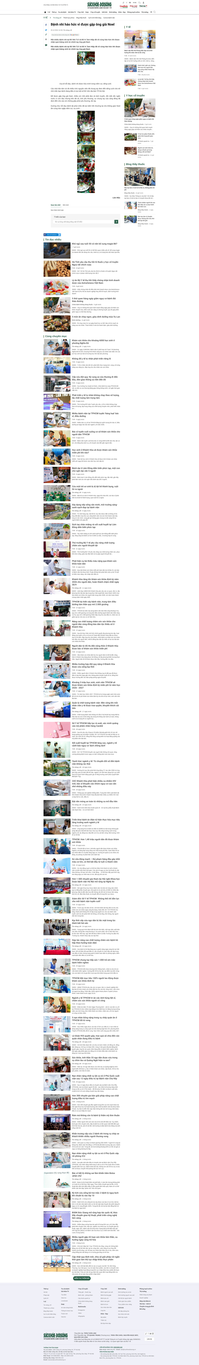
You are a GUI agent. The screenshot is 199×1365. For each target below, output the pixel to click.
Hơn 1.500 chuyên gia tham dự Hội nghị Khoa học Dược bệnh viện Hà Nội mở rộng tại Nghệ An (96, 880)
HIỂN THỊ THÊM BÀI (82, 1278)
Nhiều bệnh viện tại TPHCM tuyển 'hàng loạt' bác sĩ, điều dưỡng (95, 414)
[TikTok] (123, 2)
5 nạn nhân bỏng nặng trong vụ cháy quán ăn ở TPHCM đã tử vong (94, 1018)
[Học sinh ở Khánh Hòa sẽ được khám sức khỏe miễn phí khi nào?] (57, 457)
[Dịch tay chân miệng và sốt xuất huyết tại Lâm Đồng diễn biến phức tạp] (57, 531)
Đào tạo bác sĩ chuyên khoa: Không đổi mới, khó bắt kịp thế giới (146, 218)
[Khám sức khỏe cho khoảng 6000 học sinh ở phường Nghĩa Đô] (57, 347)
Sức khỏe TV (72, 12)
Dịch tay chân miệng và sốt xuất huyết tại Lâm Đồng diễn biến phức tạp (94, 525)
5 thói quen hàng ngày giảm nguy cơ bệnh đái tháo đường (94, 299)
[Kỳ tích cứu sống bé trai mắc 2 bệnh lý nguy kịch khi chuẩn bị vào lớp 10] (57, 1199)
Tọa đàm (63, 1295)
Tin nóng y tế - (77, 346)
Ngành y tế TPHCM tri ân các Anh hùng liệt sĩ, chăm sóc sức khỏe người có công (94, 999)
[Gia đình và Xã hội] (124, 6)
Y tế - (74, 268)
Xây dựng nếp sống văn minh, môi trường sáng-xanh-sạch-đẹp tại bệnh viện (95, 506)
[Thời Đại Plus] (143, 6)
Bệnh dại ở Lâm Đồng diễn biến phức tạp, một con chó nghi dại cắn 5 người (96, 469)
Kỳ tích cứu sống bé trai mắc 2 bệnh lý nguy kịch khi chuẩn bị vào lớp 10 (95, 1194)
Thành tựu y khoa (68, 18)
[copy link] (46, 34)
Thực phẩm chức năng (125, 1304)
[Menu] (151, 12)
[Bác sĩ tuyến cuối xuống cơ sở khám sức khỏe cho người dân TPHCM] (57, 438)
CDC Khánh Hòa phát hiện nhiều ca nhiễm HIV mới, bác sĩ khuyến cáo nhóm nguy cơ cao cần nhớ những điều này (94, 784)
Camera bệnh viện (109, 18)
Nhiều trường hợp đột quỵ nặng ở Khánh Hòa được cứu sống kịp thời (93, 665)
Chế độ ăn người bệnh (125, 1298)
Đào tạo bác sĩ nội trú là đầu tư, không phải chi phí (139, 189)
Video (80, 1313)
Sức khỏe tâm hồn (106, 1307)
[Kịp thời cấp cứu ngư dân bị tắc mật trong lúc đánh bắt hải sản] (57, 927)
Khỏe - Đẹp (122, 12)
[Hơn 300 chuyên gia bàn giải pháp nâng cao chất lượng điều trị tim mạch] (57, 1102)
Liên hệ (149, 1339)
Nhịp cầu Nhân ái (145, 1301)
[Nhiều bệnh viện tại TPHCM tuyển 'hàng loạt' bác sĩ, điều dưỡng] (57, 420)
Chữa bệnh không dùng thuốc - (83, 304)
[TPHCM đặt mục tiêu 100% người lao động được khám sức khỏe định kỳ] (57, 985)
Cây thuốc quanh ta (84, 1298)
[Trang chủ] (45, 12)
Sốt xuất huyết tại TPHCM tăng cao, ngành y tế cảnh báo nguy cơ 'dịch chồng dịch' (94, 744)
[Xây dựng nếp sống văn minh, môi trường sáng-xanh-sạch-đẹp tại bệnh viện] (57, 511)
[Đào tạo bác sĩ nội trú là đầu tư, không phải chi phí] (139, 176)
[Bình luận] (46, 46)
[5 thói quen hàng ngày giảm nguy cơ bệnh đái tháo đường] (57, 305)
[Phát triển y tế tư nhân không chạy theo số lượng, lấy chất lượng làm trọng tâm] (57, 402)
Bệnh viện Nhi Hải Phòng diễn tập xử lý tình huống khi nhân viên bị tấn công (138, 52)
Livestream (64, 1301)
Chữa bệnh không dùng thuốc (85, 1302)
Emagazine (81, 1310)
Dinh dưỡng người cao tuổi (126, 1295)
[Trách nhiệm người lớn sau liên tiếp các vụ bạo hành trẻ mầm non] (130, 205)
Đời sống (142, 1309)
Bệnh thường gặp (106, 1295)
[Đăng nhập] (143, 3)
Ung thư (103, 1310)
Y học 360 (81, 12)
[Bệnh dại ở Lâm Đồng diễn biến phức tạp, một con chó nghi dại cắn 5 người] (57, 475)
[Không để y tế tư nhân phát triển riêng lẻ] (57, 365)
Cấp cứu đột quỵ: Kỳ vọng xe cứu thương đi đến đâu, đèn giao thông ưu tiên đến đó (95, 378)
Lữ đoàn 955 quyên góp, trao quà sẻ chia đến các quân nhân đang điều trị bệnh (95, 1037)
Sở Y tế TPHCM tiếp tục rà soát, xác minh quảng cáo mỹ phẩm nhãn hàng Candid (95, 724)
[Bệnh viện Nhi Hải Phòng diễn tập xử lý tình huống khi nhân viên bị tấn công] (139, 39)
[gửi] (116, 222)
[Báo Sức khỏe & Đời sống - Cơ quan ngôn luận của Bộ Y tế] (99, 5)
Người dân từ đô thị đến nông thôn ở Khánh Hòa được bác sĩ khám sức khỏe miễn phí (95, 647)
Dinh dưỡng (113, 12)
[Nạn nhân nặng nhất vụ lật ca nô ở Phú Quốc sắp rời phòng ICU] (57, 1160)
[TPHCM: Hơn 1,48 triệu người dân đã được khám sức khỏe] (57, 846)
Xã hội (45, 1292)
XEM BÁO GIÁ (118, 1347)
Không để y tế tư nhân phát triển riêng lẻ (91, 358)
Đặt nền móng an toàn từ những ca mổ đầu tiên (94, 801)
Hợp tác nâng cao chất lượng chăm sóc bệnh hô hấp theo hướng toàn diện (95, 941)
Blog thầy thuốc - (129, 193)
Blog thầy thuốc (81, 18)
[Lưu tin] (46, 40)
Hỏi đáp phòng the (123, 1311)
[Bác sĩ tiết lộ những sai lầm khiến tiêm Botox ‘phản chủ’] (57, 1180)
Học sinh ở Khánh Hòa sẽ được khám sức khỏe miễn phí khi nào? (94, 451)
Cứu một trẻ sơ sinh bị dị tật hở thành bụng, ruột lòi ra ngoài (95, 487)
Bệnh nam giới (105, 1301)
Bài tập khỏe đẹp (106, 1323)
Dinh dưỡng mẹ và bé (124, 1292)
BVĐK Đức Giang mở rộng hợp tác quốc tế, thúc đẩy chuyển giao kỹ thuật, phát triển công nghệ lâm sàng (95, 1215)
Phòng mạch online (133, 12)
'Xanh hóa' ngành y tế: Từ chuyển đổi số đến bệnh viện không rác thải (96, 762)
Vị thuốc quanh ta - (144, 141)
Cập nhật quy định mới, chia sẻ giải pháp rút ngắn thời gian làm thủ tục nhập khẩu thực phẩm (96, 1258)
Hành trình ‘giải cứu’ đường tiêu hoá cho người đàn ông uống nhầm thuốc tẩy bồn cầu (146, 68)
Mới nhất (66, 205)
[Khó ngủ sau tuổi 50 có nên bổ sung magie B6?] (57, 250)
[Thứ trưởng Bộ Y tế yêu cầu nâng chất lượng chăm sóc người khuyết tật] (57, 549)
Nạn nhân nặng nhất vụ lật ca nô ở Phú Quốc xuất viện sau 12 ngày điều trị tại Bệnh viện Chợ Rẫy (95, 1077)
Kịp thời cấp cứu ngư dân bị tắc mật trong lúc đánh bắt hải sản (93, 921)
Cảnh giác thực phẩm (124, 1301)
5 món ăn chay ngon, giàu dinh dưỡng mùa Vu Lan (96, 317)
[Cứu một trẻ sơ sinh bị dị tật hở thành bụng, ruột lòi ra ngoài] (57, 493)
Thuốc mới (64, 1313)
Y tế (49, 12)
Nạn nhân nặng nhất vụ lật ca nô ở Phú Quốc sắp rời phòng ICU (95, 1154)
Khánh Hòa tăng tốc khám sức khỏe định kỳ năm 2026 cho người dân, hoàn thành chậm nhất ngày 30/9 (95, 582)
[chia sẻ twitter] (46, 30)
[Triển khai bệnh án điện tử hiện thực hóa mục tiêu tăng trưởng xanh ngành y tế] (57, 826)
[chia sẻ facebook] (46, 24)
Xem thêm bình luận (57, 210)
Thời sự (54, 12)
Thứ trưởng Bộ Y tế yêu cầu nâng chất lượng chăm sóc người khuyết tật (93, 544)
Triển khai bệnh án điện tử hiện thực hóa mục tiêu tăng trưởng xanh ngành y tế (96, 821)
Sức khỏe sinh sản (123, 1314)
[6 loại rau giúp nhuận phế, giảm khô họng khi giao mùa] (130, 137)
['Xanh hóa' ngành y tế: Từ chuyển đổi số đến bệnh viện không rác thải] (57, 768)
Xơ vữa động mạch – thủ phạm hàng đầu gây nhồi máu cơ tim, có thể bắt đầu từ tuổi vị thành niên (96, 860)
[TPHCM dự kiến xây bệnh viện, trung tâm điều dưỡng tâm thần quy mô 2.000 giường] (57, 608)
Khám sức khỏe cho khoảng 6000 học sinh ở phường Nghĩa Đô (93, 341)
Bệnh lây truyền (122, 1317)
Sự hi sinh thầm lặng (94, 18)
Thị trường (144, 12)
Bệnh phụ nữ (104, 1298)
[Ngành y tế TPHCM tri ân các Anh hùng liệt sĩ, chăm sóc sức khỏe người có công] (57, 1004)
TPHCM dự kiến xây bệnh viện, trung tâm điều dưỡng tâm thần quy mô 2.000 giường (94, 603)
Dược (87, 12)
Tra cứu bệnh (62, 12)
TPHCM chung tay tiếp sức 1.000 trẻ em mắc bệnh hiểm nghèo (93, 961)
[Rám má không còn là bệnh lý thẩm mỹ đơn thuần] (57, 1122)
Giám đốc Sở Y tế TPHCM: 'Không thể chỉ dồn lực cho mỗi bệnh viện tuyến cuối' (95, 900)
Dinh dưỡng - (77, 320)
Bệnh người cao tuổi (107, 1292)
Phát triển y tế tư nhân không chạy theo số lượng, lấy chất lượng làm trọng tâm (95, 396)
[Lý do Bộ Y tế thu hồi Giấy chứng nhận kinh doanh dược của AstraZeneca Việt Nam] (57, 287)
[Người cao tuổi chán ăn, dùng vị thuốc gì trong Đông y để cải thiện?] (130, 150)
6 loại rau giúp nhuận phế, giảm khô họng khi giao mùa (146, 136)
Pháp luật (46, 1295)
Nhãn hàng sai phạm (146, 1295)
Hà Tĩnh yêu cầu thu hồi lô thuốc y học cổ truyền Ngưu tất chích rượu (95, 263)
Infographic (81, 1316)
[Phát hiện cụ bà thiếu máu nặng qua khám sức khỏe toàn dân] (57, 568)
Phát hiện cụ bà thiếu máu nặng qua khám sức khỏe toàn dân (94, 562)
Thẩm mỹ (103, 1320)
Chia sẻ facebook (52, 234)
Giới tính (104, 12)
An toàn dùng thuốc (67, 1307)
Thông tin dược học (67, 1310)
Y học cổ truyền (95, 12)
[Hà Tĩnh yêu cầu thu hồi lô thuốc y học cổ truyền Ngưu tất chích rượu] (57, 269)
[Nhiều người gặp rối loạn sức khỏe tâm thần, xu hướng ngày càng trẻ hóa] (57, 1244)
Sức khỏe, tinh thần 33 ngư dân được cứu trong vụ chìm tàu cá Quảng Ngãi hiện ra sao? (94, 1059)
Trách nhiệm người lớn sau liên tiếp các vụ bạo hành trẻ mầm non (146, 205)
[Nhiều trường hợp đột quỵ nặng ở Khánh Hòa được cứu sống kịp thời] (57, 671)
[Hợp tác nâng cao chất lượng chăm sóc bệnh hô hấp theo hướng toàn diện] (57, 947)
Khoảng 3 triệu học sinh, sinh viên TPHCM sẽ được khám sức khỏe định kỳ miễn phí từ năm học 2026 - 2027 (96, 685)
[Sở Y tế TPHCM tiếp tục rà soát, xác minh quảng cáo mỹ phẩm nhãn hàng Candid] (57, 730)
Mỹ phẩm (103, 1317)
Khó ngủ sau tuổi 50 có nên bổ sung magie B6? (94, 243)
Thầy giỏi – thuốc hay (84, 1292)
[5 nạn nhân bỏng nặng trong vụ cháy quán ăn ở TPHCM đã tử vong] (57, 1024)
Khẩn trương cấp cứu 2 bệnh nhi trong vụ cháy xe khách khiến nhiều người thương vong (95, 1135)
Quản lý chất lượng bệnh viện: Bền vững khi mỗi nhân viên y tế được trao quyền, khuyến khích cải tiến (95, 705)
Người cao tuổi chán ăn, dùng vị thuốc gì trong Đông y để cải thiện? (145, 150)
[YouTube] (130, 2)
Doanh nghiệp (144, 1298)
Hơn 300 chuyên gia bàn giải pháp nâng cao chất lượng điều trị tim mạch (95, 1097)
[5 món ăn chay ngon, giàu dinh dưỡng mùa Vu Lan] (57, 323)
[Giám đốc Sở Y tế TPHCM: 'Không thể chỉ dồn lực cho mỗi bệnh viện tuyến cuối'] (57, 905)
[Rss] (153, 1334)
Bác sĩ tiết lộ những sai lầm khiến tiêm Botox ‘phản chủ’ (93, 1174)
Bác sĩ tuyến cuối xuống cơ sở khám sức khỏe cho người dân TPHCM (96, 433)
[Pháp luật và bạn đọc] (134, 6)
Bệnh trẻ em (104, 1304)
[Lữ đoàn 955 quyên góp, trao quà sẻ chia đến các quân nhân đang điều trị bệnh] (57, 1042)
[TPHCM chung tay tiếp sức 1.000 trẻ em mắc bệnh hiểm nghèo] (57, 967)
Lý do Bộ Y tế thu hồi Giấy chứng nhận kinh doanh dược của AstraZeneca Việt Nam (96, 281)
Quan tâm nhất (55, 205)
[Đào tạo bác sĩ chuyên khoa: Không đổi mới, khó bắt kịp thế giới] (130, 219)
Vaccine (63, 1317)
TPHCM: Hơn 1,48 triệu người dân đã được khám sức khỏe (95, 840)
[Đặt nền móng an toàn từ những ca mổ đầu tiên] (57, 808)
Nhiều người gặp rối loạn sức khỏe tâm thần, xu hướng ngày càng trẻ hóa (95, 1238)
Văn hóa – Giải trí (145, 1304)
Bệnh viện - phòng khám (85, 1295)
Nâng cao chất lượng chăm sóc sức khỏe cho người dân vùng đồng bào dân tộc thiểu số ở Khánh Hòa (93, 624)
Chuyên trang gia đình (147, 1306)
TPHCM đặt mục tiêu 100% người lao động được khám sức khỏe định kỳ (95, 979)
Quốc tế (46, 1298)
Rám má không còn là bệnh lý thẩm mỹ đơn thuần (96, 1115)
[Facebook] (126, 2)
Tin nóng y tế (57, 18)
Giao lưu (63, 1298)
